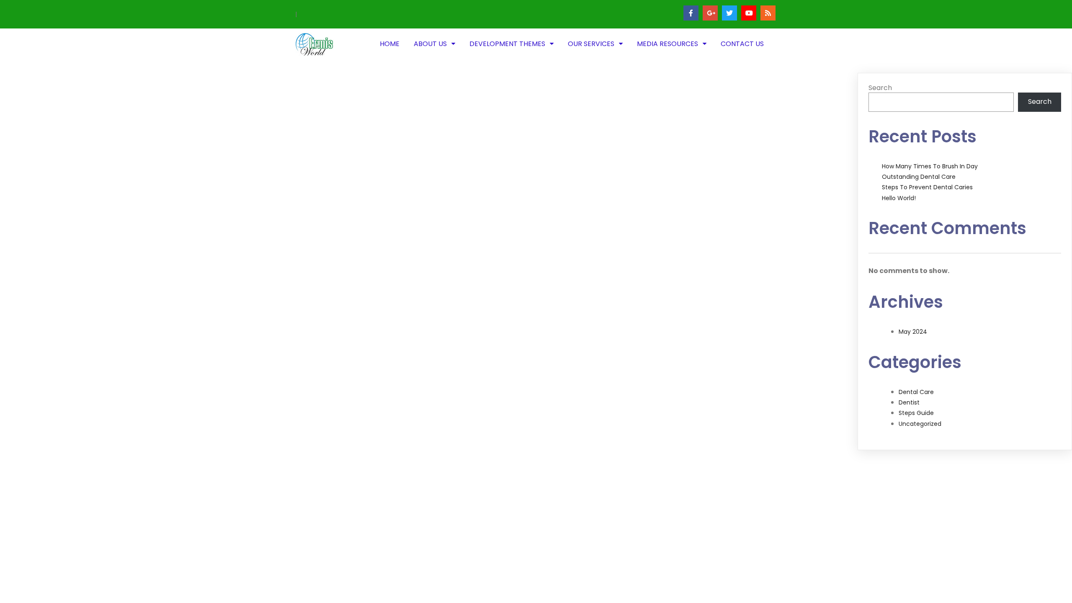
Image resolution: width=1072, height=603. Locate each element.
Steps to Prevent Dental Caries (927, 187)
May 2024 (913, 331)
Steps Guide (916, 413)
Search (880, 88)
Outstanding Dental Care (919, 177)
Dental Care (916, 392)
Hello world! (899, 198)
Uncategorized (920, 424)
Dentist (909, 402)
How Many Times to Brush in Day (930, 166)
